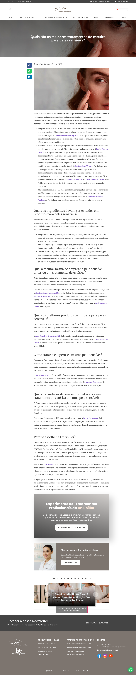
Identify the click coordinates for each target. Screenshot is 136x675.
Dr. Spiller (49, 464)
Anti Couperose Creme (94, 180)
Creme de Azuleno (92, 382)
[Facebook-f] (8, 1)
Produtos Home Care (29, 17)
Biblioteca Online (80, 17)
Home (11, 17)
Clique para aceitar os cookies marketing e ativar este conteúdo (71, 609)
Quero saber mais (70, 562)
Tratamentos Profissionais (55, 17)
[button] (10, 9)
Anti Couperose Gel (74, 180)
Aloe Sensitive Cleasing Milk (67, 135)
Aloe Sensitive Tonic (82, 166)
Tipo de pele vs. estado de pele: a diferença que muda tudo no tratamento (86, 599)
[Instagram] (12, 1)
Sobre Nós (109, 17)
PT (119, 9)
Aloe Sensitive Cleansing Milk (47, 293)
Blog (96, 17)
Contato (123, 17)
